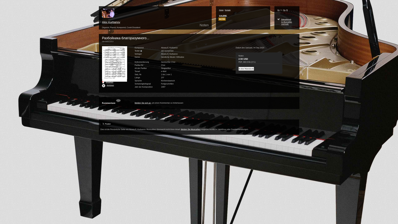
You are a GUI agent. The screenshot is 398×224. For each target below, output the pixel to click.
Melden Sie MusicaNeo (191, 129)
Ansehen (109, 82)
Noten (222, 19)
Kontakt (228, 10)
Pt (287, 10)
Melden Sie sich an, (143, 103)
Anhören (108, 85)
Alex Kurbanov (111, 22)
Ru (284, 10)
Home (221, 10)
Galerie (223, 16)
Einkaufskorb (286, 19)
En (279, 10)
